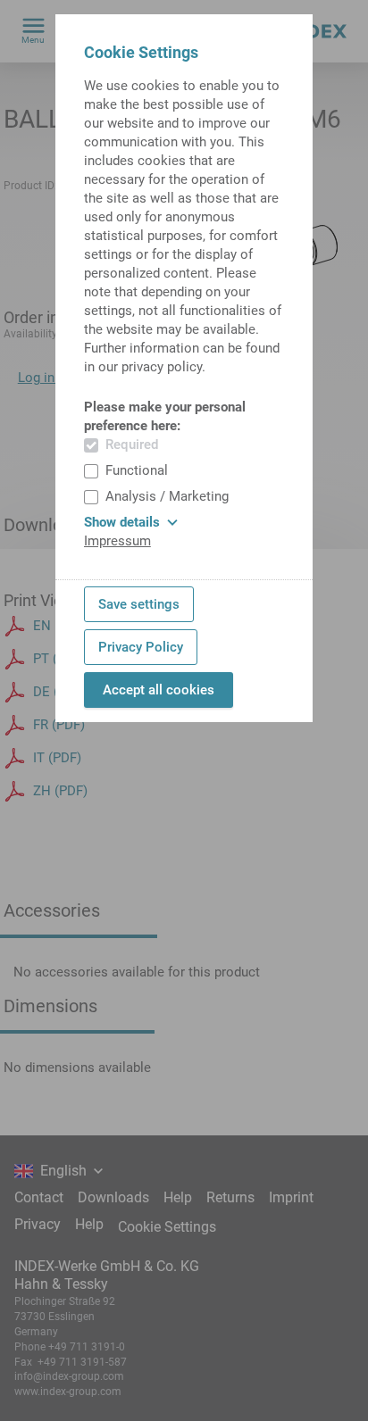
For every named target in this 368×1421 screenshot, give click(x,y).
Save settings (139, 604)
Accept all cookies (158, 690)
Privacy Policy (140, 647)
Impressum (117, 541)
